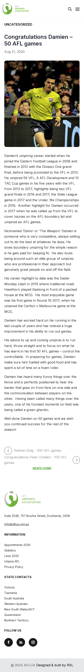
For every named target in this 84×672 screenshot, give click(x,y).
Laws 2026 (11, 556)
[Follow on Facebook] (8, 642)
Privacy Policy (13, 567)
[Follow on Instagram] (33, 642)
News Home (42, 468)
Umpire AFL (12, 561)
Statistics (10, 550)
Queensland (12, 615)
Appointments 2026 (17, 545)
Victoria (9, 587)
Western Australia (16, 604)
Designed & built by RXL (54, 665)
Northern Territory (16, 620)
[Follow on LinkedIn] (21, 642)
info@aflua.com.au (16, 524)
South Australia (14, 598)
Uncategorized (18, 24)
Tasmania (10, 593)
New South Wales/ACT (19, 609)
